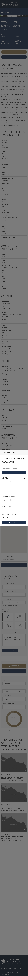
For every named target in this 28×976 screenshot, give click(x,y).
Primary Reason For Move (9, 514)
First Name (7, 481)
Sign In (14, 472)
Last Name (7, 488)
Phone (6, 506)
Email (6, 465)
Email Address (8, 496)
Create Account (14, 522)
